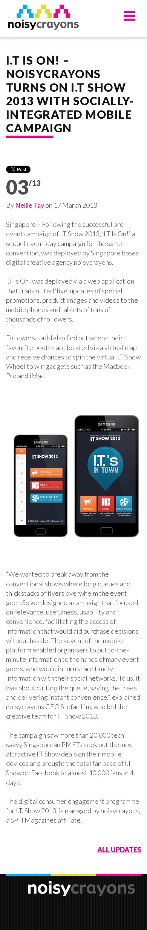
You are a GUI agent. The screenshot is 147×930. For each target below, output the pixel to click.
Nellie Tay (29, 205)
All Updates (119, 849)
